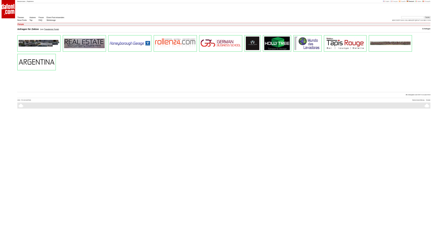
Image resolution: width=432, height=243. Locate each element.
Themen (20, 17)
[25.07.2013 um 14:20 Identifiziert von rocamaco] (277, 43)
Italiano (419, 1)
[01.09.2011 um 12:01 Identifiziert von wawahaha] (345, 43)
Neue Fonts (22, 20)
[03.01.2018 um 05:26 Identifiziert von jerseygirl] (129, 43)
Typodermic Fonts (51, 29)
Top (30, 20)
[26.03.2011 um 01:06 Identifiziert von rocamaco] (37, 62)
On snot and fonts (26, 100)
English (387, 1)
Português (427, 1)
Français (395, 1)
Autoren (32, 17)
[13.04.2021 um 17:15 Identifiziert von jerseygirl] (39, 43)
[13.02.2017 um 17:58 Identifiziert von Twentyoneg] (175, 43)
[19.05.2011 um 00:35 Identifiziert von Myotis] (390, 43)
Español (403, 1)
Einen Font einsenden (55, 17)
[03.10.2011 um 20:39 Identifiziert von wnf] (307, 43)
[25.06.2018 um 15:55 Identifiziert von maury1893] (84, 43)
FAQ (40, 20)
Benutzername (21, 1)
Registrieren (30, 1)
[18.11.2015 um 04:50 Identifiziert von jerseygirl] (220, 43)
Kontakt (428, 100)
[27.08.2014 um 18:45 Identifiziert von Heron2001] (252, 43)
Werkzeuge (51, 20)
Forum (41, 17)
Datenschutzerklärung (418, 100)
